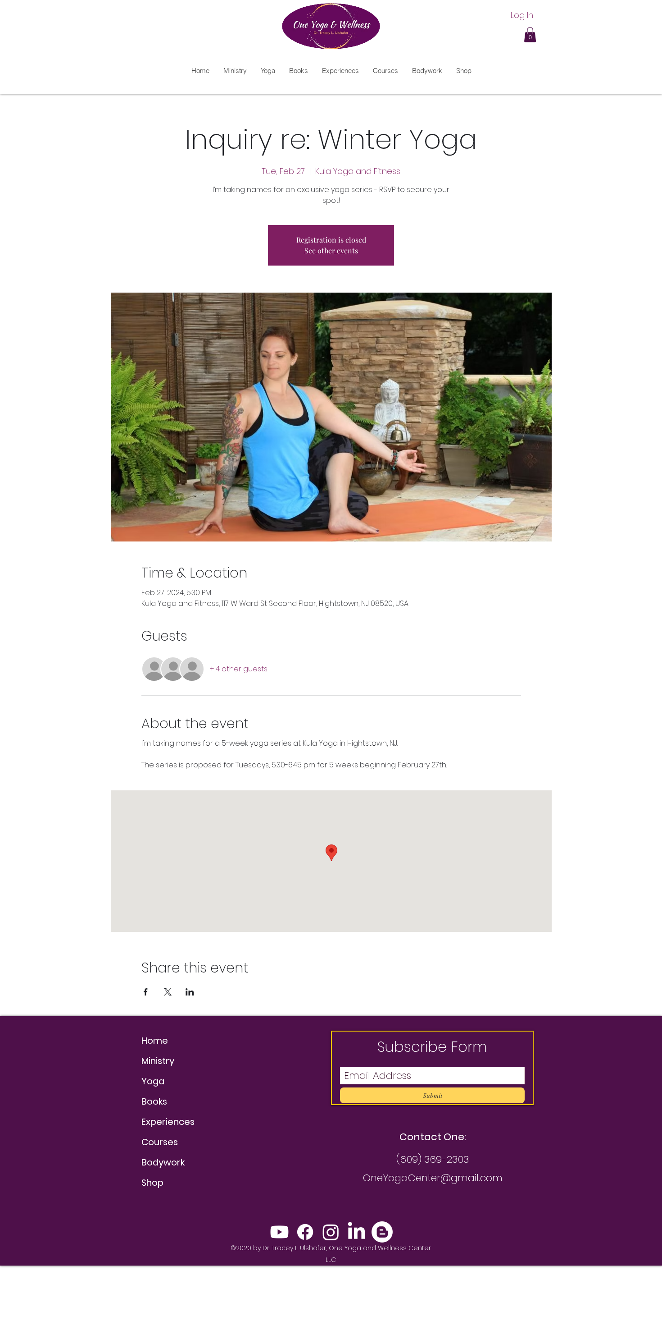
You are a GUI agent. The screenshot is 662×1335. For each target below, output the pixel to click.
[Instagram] (330, 1232)
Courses (159, 1142)
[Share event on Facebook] (145, 992)
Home (154, 1040)
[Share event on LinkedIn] (190, 992)
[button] (530, 34)
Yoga (152, 1081)
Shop (152, 1182)
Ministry (157, 1061)
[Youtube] (279, 1232)
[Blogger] (382, 1232)
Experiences (168, 1121)
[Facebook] (305, 1232)
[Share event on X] (167, 992)
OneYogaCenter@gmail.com (433, 1178)
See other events (331, 250)
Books (154, 1101)
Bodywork (163, 1162)
